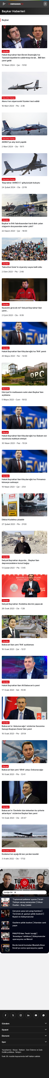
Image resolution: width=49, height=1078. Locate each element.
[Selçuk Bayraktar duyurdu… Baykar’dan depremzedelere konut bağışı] (24, 551)
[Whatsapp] (43, 1015)
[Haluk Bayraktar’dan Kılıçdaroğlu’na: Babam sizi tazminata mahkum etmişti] (24, 426)
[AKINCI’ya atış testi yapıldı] (24, 131)
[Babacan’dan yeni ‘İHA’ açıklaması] (24, 633)
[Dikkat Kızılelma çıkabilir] (24, 510)
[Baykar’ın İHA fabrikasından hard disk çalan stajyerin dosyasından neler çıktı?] (24, 214)
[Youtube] (36, 1015)
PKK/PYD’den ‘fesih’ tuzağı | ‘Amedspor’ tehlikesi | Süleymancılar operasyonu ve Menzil (28, 936)
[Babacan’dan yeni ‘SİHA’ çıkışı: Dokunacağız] (24, 758)
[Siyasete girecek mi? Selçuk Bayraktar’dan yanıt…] (24, 298)
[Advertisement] (24, 981)
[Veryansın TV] (15, 4)
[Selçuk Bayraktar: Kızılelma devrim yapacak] (24, 593)
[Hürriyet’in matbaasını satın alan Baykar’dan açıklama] (24, 382)
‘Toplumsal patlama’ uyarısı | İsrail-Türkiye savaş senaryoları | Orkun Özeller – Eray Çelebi (28, 902)
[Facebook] (5, 1015)
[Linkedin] (28, 1015)
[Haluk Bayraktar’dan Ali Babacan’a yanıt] (24, 674)
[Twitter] (13, 1015)
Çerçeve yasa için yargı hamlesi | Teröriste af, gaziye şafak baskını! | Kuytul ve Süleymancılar (28, 914)
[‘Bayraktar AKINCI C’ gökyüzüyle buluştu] (24, 171)
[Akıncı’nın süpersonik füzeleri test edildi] (24, 90)
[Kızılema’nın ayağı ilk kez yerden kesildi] (24, 843)
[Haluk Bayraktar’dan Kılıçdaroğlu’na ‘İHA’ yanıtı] (24, 340)
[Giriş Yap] (45, 3)
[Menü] (4, 3)
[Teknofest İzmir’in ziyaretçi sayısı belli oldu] (24, 256)
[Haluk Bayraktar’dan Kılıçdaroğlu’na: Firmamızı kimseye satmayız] (24, 470)
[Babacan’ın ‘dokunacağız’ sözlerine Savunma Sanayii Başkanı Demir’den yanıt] (24, 716)
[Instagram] (21, 1015)
